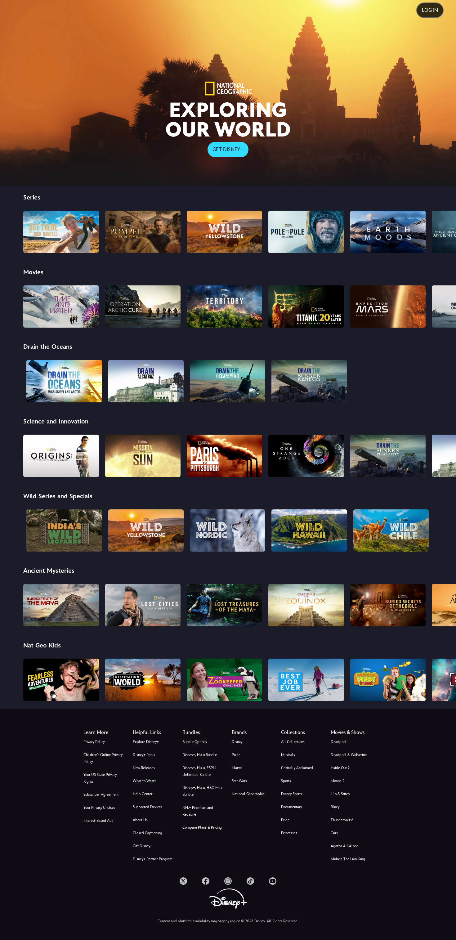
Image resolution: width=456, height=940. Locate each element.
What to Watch (144, 781)
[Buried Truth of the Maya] (61, 605)
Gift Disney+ (142, 846)
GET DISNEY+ (228, 149)
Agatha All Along (345, 846)
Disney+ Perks (144, 755)
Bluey (335, 807)
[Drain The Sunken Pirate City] (309, 381)
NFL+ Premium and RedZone (197, 811)
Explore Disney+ (146, 742)
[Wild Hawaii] (309, 530)
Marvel (237, 768)
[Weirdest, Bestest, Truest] (388, 680)
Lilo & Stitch (340, 794)
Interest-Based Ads (98, 820)
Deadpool (338, 742)
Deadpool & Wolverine (349, 755)
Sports (286, 781)
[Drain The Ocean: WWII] (227, 381)
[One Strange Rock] (306, 456)
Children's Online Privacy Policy (103, 758)
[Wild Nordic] (227, 530)
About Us (140, 820)
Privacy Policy (94, 742)
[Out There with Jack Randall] (61, 232)
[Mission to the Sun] (143, 456)
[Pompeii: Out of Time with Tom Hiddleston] (143, 232)
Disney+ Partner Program (152, 859)
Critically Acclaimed (297, 768)
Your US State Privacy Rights (100, 778)
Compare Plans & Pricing (202, 827)
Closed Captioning (147, 833)
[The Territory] (224, 306)
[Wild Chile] (391, 530)
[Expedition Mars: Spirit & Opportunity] (388, 306)
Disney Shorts (291, 794)
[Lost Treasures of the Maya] (224, 605)
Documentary (291, 807)
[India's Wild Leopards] (64, 530)
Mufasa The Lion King (348, 859)
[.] (183, 881)
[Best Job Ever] (306, 680)
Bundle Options (194, 742)
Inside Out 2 (340, 768)
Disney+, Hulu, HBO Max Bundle (202, 791)
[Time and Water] (61, 306)
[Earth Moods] (388, 232)
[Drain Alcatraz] (146, 381)
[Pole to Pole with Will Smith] (306, 232)
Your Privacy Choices (99, 807)
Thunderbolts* (342, 820)
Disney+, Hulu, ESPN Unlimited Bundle (199, 771)
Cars (334, 833)
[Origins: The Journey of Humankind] (61, 456)
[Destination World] (143, 680)
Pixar (236, 755)
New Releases (144, 768)
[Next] (444, 231)
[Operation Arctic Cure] (143, 306)
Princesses (289, 833)
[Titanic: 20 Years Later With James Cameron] (306, 306)
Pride (285, 820)
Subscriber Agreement (100, 794)
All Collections (293, 742)
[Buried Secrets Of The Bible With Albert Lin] (388, 605)
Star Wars (239, 781)
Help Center (142, 794)
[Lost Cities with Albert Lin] (143, 605)
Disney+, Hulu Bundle (199, 755)
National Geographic (248, 794)
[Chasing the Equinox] (306, 605)
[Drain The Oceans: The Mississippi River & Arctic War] (64, 381)
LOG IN (430, 10)
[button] (154, 732)
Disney (237, 742)
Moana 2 (337, 781)
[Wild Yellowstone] (224, 232)
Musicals (288, 755)
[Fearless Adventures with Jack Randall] (61, 680)
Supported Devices (147, 807)
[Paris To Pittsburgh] (224, 456)
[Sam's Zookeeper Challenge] (224, 680)
